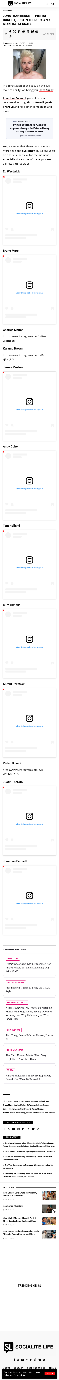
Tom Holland (50, 1113)
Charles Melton (19, 1105)
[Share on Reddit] (23, 31)
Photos (29, 1113)
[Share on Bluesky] (32, 31)
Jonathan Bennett (14, 98)
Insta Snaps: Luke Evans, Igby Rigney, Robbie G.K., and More (30, 1151)
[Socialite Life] (20, 3)
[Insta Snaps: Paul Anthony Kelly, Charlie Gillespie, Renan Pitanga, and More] (49, 1234)
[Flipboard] (23, 1129)
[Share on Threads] (28, 31)
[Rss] (38, 1129)
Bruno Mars (7, 1105)
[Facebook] (4, 1129)
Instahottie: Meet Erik (12, 1206)
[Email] (37, 31)
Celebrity (7, 10)
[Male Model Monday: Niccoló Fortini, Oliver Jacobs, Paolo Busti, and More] (49, 1221)
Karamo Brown (9, 1113)
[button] (50, 1373)
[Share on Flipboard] (19, 31)
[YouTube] (13, 1129)
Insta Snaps (46, 90)
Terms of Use (19, 1375)
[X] (8, 1129)
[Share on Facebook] (10, 31)
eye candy (28, 150)
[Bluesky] (33, 1129)
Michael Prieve (11, 43)
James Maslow (9, 1109)
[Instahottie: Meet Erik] (49, 1209)
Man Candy (20, 1113)
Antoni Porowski (31, 1101)
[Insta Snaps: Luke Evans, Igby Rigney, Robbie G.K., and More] (49, 1195)
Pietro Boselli (35, 102)
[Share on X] (15, 31)
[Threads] (28, 1129)
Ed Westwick (32, 1105)
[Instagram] (18, 1129)
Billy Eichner (44, 1101)
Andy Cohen (19, 1101)
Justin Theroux (38, 1109)
